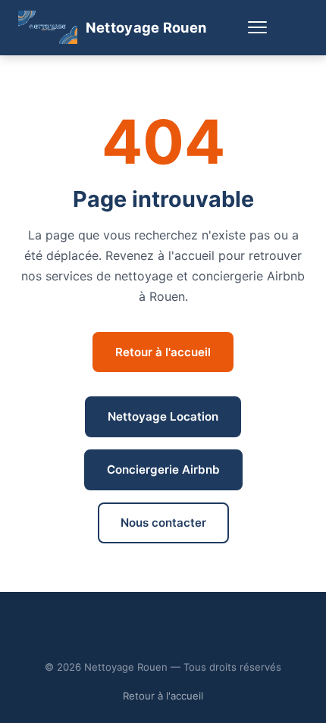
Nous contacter (163, 522)
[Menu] (257, 27)
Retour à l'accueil (163, 352)
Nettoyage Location (163, 416)
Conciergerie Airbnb (163, 469)
